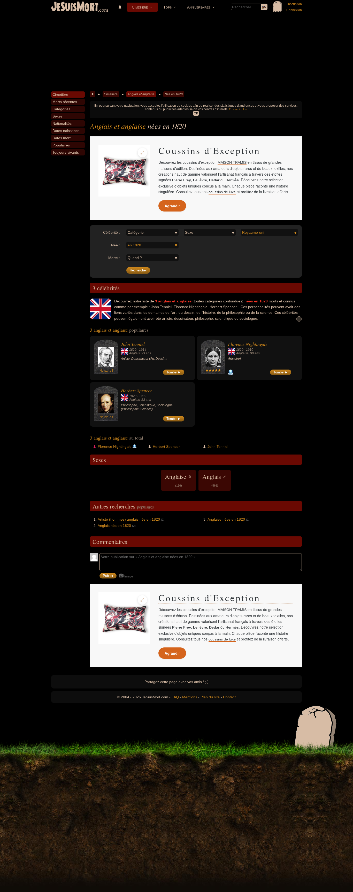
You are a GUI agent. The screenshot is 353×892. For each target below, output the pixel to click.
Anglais (134, 353)
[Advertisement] (176, 53)
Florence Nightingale (247, 344)
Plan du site (210, 697)
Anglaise (242, 353)
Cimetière (140, 7)
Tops (167, 7)
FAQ (175, 697)
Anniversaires (198, 7)
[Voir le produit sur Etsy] (124, 171)
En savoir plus (238, 109)
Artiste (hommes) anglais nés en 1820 (129, 519)
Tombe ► (173, 372)
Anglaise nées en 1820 (226, 519)
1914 (142, 349)
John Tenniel (133, 344)
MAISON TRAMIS (232, 162)
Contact (229, 697)
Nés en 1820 (174, 94)
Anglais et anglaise (141, 94)
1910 (249, 349)
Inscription (294, 4)
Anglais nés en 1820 (114, 525)
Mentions (189, 697)
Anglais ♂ (214, 480)
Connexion (294, 10)
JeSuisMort (75, 7)
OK (196, 113)
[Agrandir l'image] (142, 152)
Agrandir (172, 205)
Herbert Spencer (136, 390)
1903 (142, 396)
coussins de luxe (222, 192)
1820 (132, 349)
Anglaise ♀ (178, 480)
